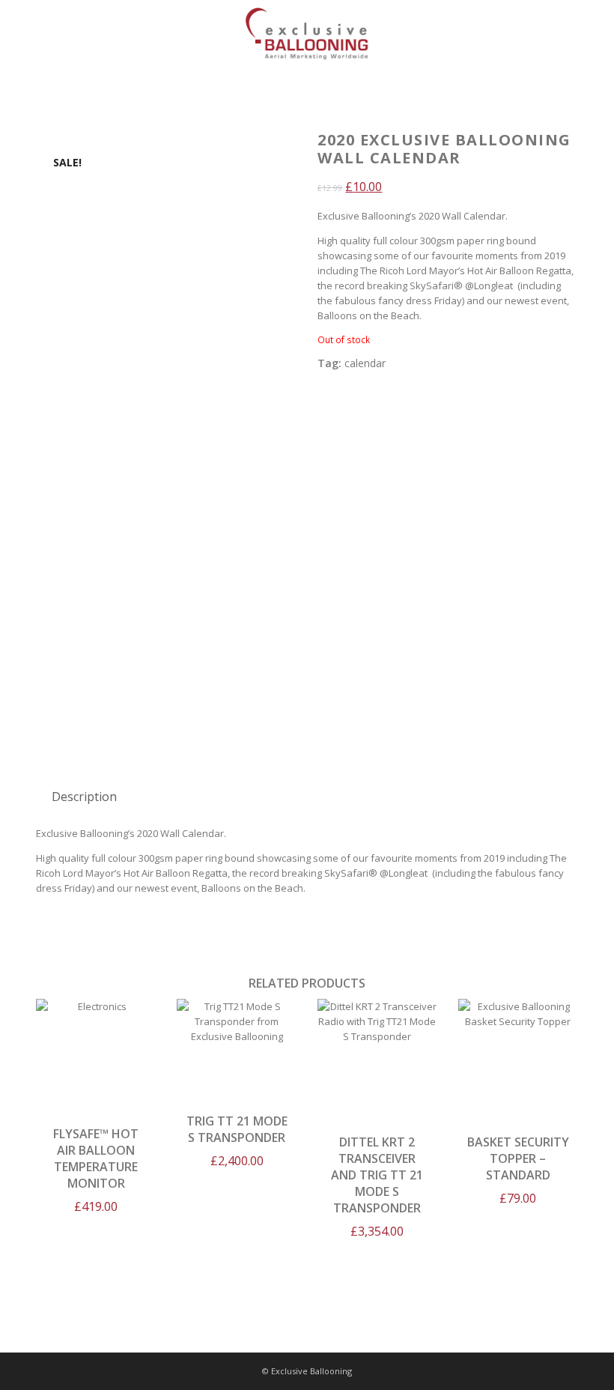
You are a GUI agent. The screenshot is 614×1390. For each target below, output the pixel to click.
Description (84, 796)
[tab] (84, 796)
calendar (365, 363)
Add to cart (96, 1051)
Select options (518, 1062)
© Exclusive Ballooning (307, 1371)
